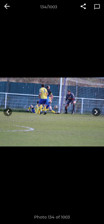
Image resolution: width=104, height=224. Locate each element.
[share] (83, 7)
